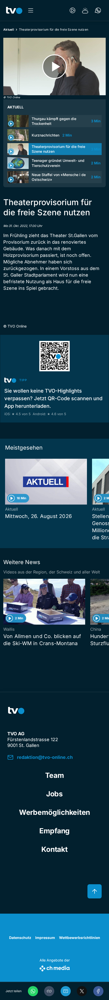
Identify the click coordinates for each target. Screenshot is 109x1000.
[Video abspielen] (54, 66)
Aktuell (8, 29)
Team (54, 775)
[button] (49, 991)
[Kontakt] (98, 10)
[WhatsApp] (33, 991)
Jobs (54, 794)
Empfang (54, 830)
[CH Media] (55, 967)
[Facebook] (98, 991)
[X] (82, 991)
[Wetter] (85, 10)
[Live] (72, 10)
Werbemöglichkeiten (54, 812)
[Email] (66, 991)
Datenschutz (20, 937)
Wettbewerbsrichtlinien (79, 937)
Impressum (45, 937)
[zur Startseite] (14, 10)
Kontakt (54, 849)
